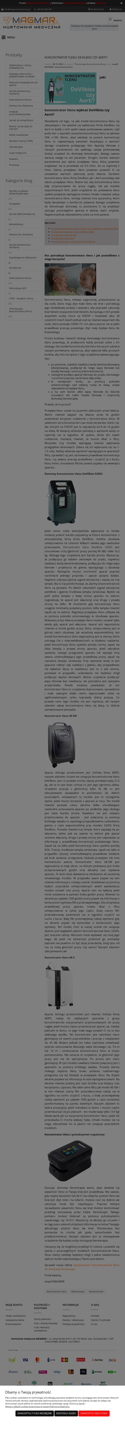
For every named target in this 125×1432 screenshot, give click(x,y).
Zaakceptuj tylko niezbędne (34, 1413)
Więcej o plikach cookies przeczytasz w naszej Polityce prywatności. (37, 1406)
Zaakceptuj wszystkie (94, 1413)
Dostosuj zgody (66, 1413)
